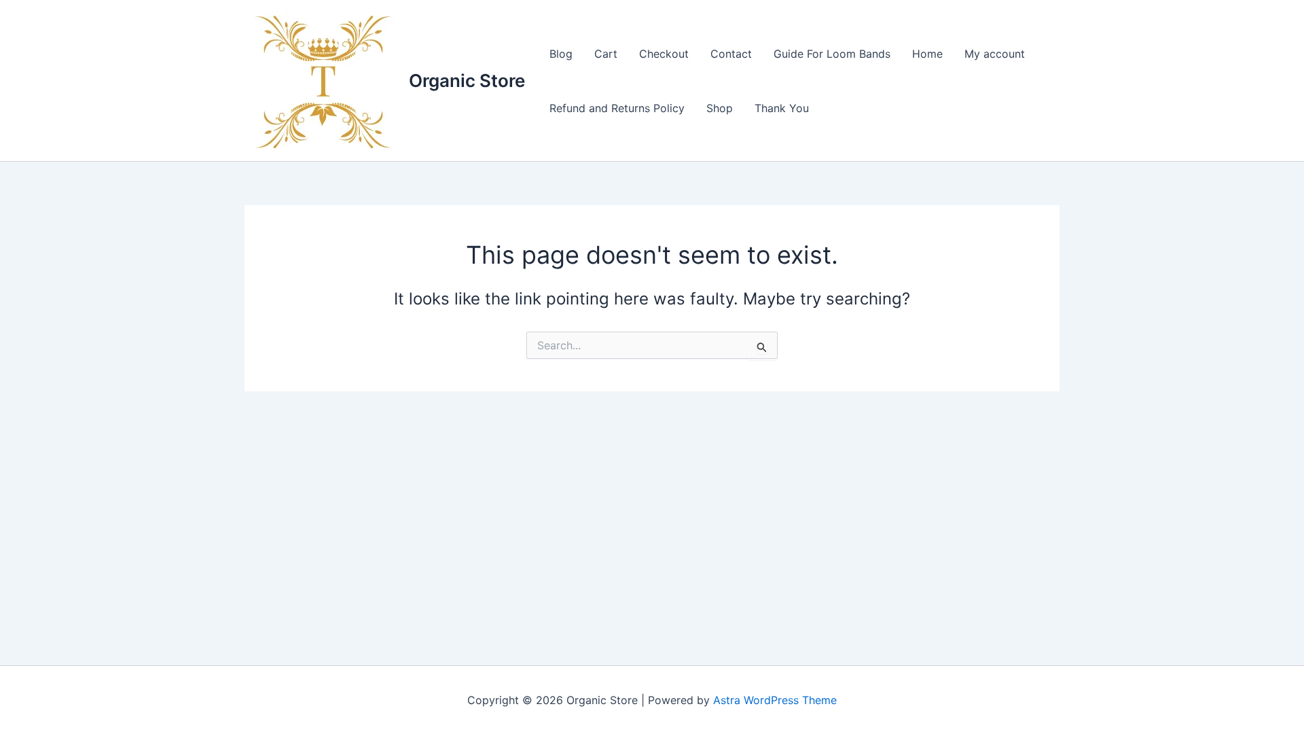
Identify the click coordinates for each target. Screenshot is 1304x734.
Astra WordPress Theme (775, 700)
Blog (561, 53)
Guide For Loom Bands (832, 53)
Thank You (782, 108)
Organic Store (467, 80)
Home (927, 53)
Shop (719, 108)
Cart (605, 53)
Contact (731, 53)
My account (994, 53)
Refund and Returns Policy (617, 108)
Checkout (664, 53)
